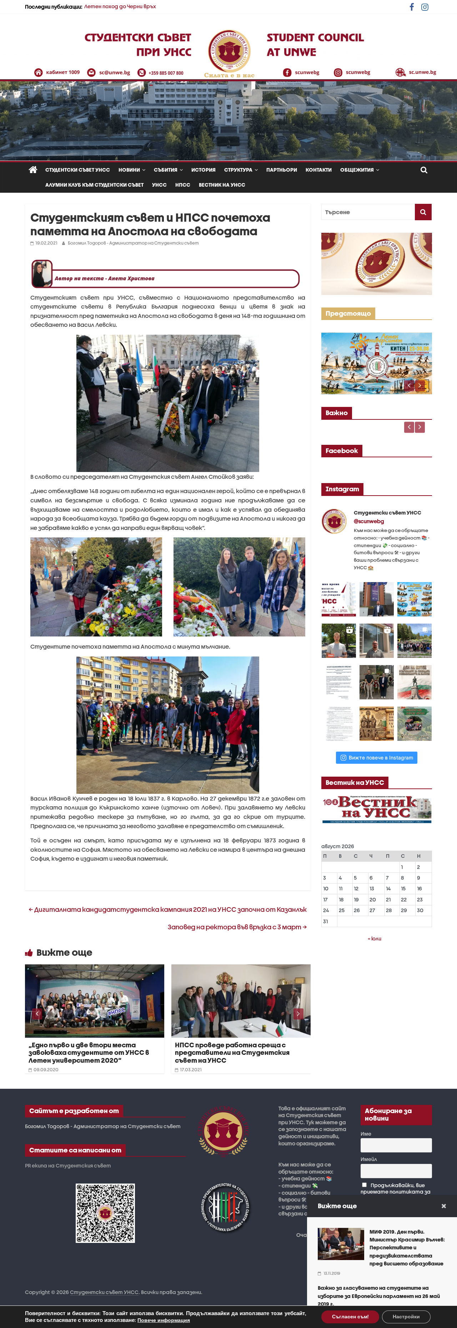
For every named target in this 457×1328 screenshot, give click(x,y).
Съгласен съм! (350, 1316)
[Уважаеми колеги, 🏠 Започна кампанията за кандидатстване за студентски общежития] (377, 641)
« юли (374, 938)
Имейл (369, 1159)
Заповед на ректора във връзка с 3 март (237, 927)
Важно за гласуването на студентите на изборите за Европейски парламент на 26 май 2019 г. (379, 1296)
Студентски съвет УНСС (77, 170)
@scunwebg (369, 521)
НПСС (182, 185)
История (203, 170)
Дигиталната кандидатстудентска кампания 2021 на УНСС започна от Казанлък (168, 909)
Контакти (319, 170)
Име (366, 1134)
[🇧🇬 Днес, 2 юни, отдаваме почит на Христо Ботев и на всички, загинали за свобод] (414, 682)
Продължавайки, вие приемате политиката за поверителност (396, 1191)
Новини (129, 170)
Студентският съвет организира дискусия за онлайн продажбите (234, 1049)
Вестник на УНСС (222, 185)
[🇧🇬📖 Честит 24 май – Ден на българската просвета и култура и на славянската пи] (377, 724)
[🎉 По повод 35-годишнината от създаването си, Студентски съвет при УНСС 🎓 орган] (414, 641)
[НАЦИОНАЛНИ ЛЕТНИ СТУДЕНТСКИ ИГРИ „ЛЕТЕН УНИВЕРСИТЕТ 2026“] (376, 336)
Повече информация (163, 1320)
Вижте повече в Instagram (381, 757)
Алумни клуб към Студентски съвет (94, 185)
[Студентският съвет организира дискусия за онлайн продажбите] (241, 968)
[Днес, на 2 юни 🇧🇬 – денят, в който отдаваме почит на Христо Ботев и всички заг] (377, 682)
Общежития (357, 170)
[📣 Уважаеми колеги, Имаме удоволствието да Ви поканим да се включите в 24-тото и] (414, 599)
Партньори (281, 170)
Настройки (406, 1316)
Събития (165, 170)
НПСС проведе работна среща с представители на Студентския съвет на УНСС (86, 1052)
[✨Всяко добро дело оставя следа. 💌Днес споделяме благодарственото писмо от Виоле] (339, 682)
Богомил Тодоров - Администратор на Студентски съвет (133, 242)
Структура (238, 170)
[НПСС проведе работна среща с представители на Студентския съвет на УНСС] (94, 968)
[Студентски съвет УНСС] (33, 170)
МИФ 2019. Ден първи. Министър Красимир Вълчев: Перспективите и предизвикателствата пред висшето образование (407, 1248)
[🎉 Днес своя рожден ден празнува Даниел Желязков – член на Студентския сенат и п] (377, 599)
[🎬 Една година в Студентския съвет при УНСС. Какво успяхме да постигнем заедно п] (339, 641)
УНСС (159, 185)
